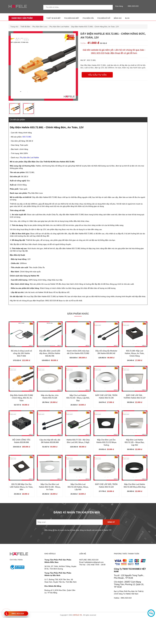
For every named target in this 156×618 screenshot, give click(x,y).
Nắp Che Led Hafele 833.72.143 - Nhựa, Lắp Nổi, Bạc (78, 398)
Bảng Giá (118, 18)
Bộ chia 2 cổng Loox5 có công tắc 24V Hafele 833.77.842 (21, 353)
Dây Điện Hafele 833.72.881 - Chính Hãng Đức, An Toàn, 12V (95, 27)
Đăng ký (111, 522)
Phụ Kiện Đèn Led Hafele (59, 27)
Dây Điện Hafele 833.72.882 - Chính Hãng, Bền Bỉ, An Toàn (21, 398)
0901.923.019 (133, 6)
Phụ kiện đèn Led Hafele (29, 157)
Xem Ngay (21, 342)
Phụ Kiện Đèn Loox (39, 27)
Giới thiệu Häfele (16, 560)
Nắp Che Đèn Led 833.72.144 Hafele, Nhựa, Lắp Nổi (78, 486)
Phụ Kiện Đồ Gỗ (103, 18)
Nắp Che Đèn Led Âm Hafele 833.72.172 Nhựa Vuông (106, 442)
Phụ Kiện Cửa (88, 18)
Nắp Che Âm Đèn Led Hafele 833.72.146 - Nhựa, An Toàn (49, 486)
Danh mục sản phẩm (22, 18)
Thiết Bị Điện (25, 27)
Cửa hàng (119, 6)
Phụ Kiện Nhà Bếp (71, 18)
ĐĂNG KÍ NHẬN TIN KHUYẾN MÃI (77, 512)
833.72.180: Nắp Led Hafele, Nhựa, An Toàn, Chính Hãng (134, 353)
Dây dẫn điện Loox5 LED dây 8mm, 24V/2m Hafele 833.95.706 (49, 353)
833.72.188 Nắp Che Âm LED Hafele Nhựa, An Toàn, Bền (21, 486)
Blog (127, 18)
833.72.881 (27, 137)
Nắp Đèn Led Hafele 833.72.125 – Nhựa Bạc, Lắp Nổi (134, 442)
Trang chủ (14, 27)
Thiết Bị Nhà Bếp (53, 18)
